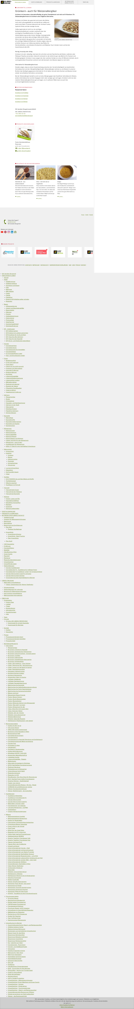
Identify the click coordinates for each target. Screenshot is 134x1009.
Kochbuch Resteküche (15, 675)
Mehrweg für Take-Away (15, 952)
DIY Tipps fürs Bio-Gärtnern (14, 337)
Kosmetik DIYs (10, 420)
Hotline (8, 630)
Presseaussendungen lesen (14, 637)
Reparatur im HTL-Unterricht (17, 832)
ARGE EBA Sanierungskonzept (17, 729)
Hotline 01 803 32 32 (14, 725)
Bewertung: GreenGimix (15, 939)
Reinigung (7, 558)
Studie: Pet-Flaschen (14, 916)
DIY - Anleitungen (9, 329)
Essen (6, 358)
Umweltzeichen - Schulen (15, 984)
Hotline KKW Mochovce (15, 751)
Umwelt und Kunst (13, 846)
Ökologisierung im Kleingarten (17, 769)
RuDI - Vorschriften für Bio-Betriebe (19, 968)
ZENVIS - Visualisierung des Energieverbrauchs (22, 893)
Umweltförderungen (10, 564)
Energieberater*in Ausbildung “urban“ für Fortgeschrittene (24, 572)
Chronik (6, 619)
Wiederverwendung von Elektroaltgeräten (21, 994)
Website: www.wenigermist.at (17, 872)
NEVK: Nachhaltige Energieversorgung (20, 765)
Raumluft (7, 556)
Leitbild (8, 604)
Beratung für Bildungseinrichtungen (15, 591)
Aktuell (6, 277)
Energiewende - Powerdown (16, 945)
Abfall (5, 279)
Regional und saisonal (12, 384)
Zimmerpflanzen (11, 413)
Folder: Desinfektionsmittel (16, 669)
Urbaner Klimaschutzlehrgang (17, 811)
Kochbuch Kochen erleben (16, 673)
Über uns (85, 2)
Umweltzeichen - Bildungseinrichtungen (20, 980)
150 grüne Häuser (13, 727)
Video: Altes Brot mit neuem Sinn (18, 709)
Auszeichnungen (11, 612)
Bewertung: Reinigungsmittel (17, 941)
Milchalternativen (11, 382)
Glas (7, 287)
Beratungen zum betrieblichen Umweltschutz (22, 931)
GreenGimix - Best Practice (16, 536)
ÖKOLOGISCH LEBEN (9, 275)
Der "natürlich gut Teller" (15, 943)
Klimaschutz (7, 428)
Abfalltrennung (10, 281)
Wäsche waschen (11, 483)
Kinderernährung (11, 372)
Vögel (7, 474)
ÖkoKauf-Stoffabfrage (15, 529)
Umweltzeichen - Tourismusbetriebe (19, 988)
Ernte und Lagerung (12, 362)
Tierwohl (6, 488)
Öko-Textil (9, 541)
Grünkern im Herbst (21, 98)
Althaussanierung (11, 306)
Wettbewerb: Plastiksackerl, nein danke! (20, 721)
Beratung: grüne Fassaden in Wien (18, 731)
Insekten (8, 453)
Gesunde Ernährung (12, 370)
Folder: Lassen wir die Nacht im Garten (20, 667)
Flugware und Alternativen (14, 368)
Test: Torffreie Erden (14, 918)
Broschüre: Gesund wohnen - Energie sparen (22, 653)
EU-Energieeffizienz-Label (14, 353)
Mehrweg (9, 289)
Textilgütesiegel (11, 481)
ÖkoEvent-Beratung (14, 767)
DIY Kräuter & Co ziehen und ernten (17, 333)
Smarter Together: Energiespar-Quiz (19, 840)
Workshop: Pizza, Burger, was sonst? (19, 883)
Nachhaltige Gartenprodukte (17, 956)
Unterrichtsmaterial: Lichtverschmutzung (20, 850)
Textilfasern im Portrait (13, 485)
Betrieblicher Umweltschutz (69, 2)
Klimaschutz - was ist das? (14, 442)
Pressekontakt (10, 641)
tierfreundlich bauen (12, 472)
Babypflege (9, 418)
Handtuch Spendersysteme (16, 950)
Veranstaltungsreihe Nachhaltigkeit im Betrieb (20, 577)
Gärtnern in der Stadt (12, 405)
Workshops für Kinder (15, 885)
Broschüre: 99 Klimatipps (16, 661)
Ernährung (7, 546)
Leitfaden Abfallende (14, 679)
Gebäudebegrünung (12, 316)
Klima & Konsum (11, 432)
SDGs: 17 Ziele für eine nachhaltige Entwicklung (20, 446)
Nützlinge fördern (11, 409)
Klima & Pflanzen (11, 436)
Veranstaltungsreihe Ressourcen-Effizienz (21, 992)
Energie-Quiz (12, 743)
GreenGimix (9, 532)
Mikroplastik (10, 291)
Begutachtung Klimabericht (16, 900)
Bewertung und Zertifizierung (13, 525)
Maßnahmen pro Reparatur (16, 912)
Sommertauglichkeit (12, 324)
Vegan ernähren (11, 390)
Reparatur (9, 301)
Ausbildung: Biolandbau (15, 796)
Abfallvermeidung (11, 283)
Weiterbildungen (9, 566)
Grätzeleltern (12, 809)
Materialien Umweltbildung (12, 582)
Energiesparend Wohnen (15, 906)
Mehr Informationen (67, 1007)
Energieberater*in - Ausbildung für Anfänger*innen (21, 570)
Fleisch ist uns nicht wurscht (15, 366)
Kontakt (83, 265)
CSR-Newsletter (9, 544)
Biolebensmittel (11, 360)
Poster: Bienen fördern (15, 697)
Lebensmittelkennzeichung (14, 378)
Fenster (8, 314)
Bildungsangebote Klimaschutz (17, 818)
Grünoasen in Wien (14, 745)
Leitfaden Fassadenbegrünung (17, 683)
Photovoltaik (10, 320)
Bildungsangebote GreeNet (16, 816)
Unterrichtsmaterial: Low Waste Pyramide (21, 852)
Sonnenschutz (10, 425)
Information (9, 646)
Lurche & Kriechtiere (12, 468)
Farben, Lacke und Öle (13, 499)
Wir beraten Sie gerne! (9, 273)
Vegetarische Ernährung (13, 392)
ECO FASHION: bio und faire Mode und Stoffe (20, 479)
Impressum (36, 265)
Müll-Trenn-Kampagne (14, 954)
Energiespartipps (11, 345)
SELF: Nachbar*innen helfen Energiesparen (21, 779)
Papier (8, 293)
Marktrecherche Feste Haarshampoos (19, 689)
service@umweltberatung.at (24, 115)
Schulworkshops (9, 587)
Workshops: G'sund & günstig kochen (19, 887)
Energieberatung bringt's (15, 735)
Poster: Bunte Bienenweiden (17, 699)
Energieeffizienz (9, 548)
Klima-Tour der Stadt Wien (16, 830)
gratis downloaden (24, 151)
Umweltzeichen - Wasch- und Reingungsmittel (22, 990)
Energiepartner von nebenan (17, 805)
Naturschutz (8, 449)
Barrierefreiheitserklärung (59, 265)
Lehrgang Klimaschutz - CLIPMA (18, 807)
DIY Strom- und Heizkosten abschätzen (18, 341)
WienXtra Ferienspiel (14, 877)
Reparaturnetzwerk (14, 773)
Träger (8, 606)
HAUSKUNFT (12, 747)
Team (5, 617)
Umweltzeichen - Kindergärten (17, 986)
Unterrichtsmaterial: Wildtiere (17, 862)
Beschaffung (8, 523)
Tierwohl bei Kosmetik (13, 494)
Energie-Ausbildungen (13, 568)
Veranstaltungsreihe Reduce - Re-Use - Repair (22, 785)
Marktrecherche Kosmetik (16, 685)
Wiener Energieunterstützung (17, 789)
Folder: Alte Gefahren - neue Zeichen (19, 663)
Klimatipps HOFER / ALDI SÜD (17, 753)
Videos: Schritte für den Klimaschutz (17, 440)
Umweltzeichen (8, 562)
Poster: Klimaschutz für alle (16, 707)
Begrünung (7, 521)
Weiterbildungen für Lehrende (13, 589)
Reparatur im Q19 (13, 775)
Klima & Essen (10, 430)
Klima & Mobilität (11, 434)
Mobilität (6, 550)
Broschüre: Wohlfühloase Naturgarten (19, 659)
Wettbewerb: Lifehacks (15, 874)
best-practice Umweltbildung (13, 593)
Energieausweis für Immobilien (15, 349)
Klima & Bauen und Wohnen (14, 438)
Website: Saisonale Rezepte (16, 719)
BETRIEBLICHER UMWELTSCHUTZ (13, 515)
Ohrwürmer (11, 465)
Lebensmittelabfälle (12, 376)
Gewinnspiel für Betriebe (15, 625)
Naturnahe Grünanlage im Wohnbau (19, 763)
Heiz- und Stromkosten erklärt (15, 355)
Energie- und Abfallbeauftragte (17, 947)
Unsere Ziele (10, 602)
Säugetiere (9, 470)
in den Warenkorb (23, 148)
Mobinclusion (12, 761)
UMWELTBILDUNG (8, 580)
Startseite (28, 265)
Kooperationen (10, 608)
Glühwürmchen (12, 459)
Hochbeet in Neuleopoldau (16, 749)
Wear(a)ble (11, 870)
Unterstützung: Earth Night (16, 771)
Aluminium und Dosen (12, 285)
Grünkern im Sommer (22, 96)
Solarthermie (10, 322)
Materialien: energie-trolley (16, 803)
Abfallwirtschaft (9, 517)
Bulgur (59, 181)
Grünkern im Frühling (21, 93)
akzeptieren (67, 1003)
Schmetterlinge (13, 463)
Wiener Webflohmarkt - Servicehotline (20, 791)
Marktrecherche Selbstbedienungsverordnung (22, 687)
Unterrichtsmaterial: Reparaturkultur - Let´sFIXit (23, 856)
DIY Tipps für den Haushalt (14, 339)
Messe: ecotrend (13, 693)
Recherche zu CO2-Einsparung (17, 914)
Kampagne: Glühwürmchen (16, 671)
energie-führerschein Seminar (15, 575)
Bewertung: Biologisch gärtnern (18, 937)
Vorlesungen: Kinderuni (15, 868)
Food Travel (11, 828)
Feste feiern (9, 364)
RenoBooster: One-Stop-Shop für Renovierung (22, 777)
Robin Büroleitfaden (14, 974)
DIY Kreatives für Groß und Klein (16, 335)
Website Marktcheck (14, 717)
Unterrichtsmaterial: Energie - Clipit (19, 848)
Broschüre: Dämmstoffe (15, 657)
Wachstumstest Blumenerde (17, 920)
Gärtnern (7, 395)
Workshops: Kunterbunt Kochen (18, 889)
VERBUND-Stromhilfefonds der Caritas (20, 787)
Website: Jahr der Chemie (16, 713)
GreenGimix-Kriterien (14, 534)
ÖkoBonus (11, 964)
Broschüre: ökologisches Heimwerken (19, 651)
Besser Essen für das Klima (16, 933)
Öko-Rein (9, 527)
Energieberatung (11, 347)
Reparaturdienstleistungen (12, 560)
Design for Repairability (15, 820)
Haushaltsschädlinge (12, 500)
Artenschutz (10, 451)
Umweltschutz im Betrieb (14, 923)
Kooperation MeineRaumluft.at (17, 755)
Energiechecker (13, 737)
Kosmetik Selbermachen (13, 421)
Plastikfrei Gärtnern (12, 411)
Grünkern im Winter (21, 101)
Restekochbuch (13, 976)
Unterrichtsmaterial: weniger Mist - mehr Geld (22, 860)
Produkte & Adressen (53, 2)
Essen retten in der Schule (16, 826)
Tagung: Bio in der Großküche (17, 844)
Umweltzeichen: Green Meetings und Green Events (23, 982)
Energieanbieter (11, 351)
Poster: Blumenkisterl (14, 701)
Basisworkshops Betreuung (16, 929)
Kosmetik (7, 416)
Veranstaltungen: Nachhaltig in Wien (19, 864)
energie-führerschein (14, 799)
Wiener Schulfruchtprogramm (17, 881)
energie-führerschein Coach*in (17, 801)
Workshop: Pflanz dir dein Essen (18, 891)
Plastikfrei (9, 297)
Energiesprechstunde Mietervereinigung (20, 741)
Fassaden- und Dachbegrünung (15, 403)
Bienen (10, 457)
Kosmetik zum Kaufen (12, 423)
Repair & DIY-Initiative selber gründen (17, 299)
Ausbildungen (10, 794)
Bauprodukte (10, 310)
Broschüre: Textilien (14, 655)
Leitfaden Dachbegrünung (16, 681)
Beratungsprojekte (12, 724)
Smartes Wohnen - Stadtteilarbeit (18, 781)
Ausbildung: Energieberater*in (17, 798)
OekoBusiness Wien (10, 552)
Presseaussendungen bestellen (16, 639)
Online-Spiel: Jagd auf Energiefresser (19, 834)
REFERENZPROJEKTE (11, 644)
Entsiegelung (10, 401)
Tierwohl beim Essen (12, 490)
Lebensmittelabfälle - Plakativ (17, 759)
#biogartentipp (10, 397)
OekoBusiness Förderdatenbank (18, 966)
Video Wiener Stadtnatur (15, 866)
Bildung (8, 814)
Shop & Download (36, 2)
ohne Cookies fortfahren (67, 1005)
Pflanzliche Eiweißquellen (14, 388)
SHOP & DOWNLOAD (8, 511)
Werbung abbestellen (12, 508)
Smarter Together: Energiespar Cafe (19, 838)
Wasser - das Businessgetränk (17, 996)
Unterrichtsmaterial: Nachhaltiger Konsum (21, 854)
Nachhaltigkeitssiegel (14, 958)
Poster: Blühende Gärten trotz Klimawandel (21, 703)
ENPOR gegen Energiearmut (17, 904)
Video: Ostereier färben (15, 711)
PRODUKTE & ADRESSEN (10, 513)
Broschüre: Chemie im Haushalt (17, 649)
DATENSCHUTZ (45, 265)
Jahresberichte (10, 610)
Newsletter (9, 632)
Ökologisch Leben (20, 2)
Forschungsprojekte (12, 896)
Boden (8, 399)
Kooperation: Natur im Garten (17, 677)
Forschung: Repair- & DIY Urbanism (18, 908)
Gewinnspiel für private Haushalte (18, 623)
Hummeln (11, 461)
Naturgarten (10, 407)
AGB (70, 265)
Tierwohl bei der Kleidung (14, 492)
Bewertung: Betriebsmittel (16, 935)
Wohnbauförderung (12, 326)
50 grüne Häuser (13, 898)
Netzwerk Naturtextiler (15, 960)
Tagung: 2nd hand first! (15, 842)
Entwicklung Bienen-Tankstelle (17, 824)
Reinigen (8, 504)
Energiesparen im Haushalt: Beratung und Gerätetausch (25, 739)
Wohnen (6, 496)
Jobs (73, 265)
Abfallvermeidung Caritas (15, 927)
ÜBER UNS (5, 598)
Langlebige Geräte (13, 757)
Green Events (8, 554)
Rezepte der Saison (12, 386)
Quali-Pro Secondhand (15, 972)
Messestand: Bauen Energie (16, 695)
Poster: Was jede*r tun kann (16, 705)
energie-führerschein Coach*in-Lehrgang (18, 574)
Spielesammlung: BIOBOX (16, 836)
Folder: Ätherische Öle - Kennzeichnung (20, 665)
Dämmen (8, 312)
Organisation (8, 600)
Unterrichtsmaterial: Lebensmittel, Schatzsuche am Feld (25, 858)
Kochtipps (9, 374)
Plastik (8, 295)
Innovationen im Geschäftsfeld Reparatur (20, 910)
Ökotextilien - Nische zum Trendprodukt (20, 970)
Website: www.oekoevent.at (16, 715)
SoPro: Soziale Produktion (16, 978)
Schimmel (9, 506)
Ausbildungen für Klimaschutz (15, 444)
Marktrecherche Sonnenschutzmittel (19, 691)
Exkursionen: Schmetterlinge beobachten (21, 822)
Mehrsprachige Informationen (13, 595)
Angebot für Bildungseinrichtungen (15, 519)
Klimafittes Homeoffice (13, 502)
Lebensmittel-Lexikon (24, 7)
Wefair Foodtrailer (13, 879)
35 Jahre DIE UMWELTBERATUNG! (17, 621)
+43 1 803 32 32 (20, 113)
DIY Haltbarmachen (12, 331)
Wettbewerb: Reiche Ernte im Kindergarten (21, 875)
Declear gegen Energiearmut (17, 902)
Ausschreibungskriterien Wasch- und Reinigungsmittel (25, 925)
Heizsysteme (10, 318)
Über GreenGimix (13, 538)
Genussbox (11, 949)
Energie (6, 344)
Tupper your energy (14, 783)
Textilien (6, 477)
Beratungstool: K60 (14, 733)
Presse (78, 265)
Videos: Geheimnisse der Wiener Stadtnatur (19, 584)
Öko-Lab (10, 962)
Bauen (6, 304)
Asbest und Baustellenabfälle (15, 308)
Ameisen (10, 455)
